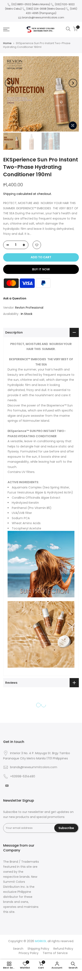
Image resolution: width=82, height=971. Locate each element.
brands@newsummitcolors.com (43, 17)
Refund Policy (63, 949)
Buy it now (41, 269)
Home (7, 43)
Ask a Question (14, 298)
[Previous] (9, 83)
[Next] (73, 83)
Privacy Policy (28, 953)
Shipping (9, 194)
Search (18, 949)
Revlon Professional (29, 307)
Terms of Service (55, 953)
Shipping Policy (38, 949)
